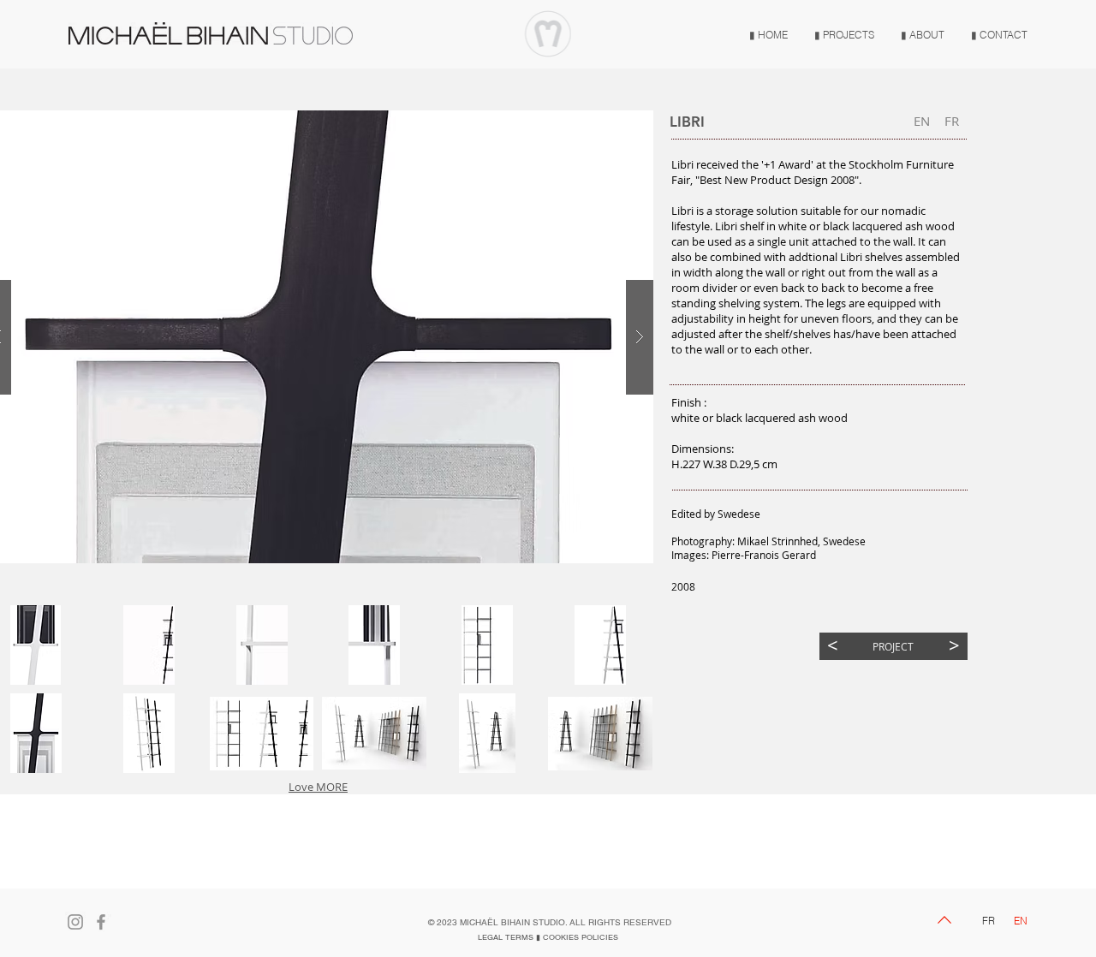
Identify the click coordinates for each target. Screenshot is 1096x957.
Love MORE (318, 786)
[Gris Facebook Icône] (101, 922)
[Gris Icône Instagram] (75, 922)
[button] (149, 645)
